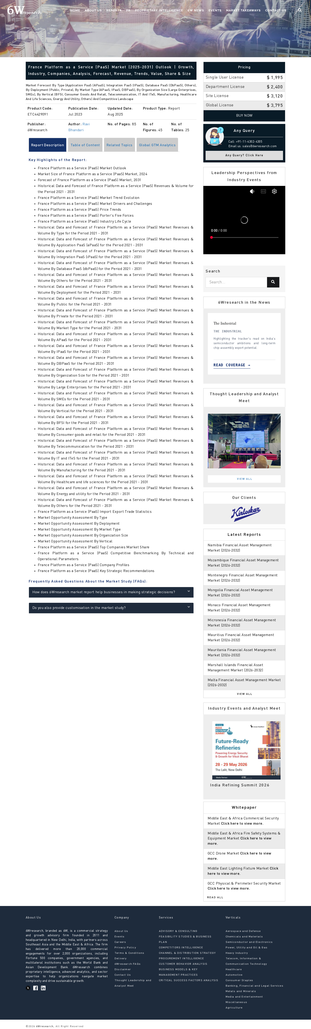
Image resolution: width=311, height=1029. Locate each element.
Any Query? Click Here (244, 155)
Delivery (121, 958)
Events (215, 10)
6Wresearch (44, 1026)
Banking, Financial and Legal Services (254, 986)
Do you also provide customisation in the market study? (79, 608)
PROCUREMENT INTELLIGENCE (181, 958)
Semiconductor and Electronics (249, 942)
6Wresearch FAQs (128, 964)
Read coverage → (237, 365)
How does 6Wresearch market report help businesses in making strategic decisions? (103, 592)
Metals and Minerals (241, 991)
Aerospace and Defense (243, 931)
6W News (196, 10)
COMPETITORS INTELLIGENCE (181, 947)
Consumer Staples (239, 980)
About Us (93, 10)
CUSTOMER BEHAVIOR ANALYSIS (183, 964)
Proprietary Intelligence (159, 10)
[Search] (273, 282)
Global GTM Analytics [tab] (157, 145)
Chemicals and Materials (244, 936)
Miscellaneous (236, 1002)
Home (75, 10)
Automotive (234, 975)
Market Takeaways (243, 10)
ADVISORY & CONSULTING (178, 931)
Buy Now (244, 116)
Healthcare (234, 969)
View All (244, 479)
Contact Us (275, 10)
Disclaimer (123, 969)
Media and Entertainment (244, 997)
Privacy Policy (125, 947)
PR (128, 10)
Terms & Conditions (130, 953)
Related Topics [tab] (120, 145)
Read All (215, 897)
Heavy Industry (237, 953)
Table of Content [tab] (85, 145)
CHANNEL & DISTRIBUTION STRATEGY (187, 953)
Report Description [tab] (47, 145)
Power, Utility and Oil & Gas (247, 947)
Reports (114, 10)
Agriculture (234, 1007)
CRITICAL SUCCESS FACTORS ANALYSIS (189, 980)
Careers (120, 942)
